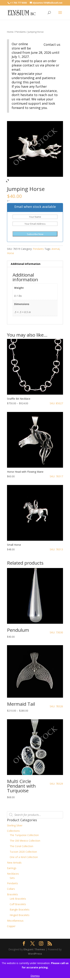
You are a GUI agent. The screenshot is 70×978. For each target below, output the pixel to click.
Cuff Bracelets (18, 904)
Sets (12, 878)
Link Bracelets (18, 898)
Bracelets (12, 894)
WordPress (35, 953)
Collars (11, 889)
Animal (55, 249)
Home (10, 31)
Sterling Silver (14, 825)
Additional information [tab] (25, 264)
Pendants (20, 31)
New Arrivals (14, 862)
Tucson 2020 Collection (23, 851)
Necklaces (13, 873)
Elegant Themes (34, 949)
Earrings (11, 868)
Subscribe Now (35, 234)
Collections (13, 830)
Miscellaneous (15, 920)
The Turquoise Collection (24, 835)
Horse (10, 253)
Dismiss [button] (35, 975)
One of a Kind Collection (24, 857)
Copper (11, 926)
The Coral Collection (21, 846)
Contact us (52, 44)
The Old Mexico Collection (25, 840)
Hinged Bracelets (19, 915)
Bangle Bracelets (19, 909)
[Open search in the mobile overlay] (35, 814)
